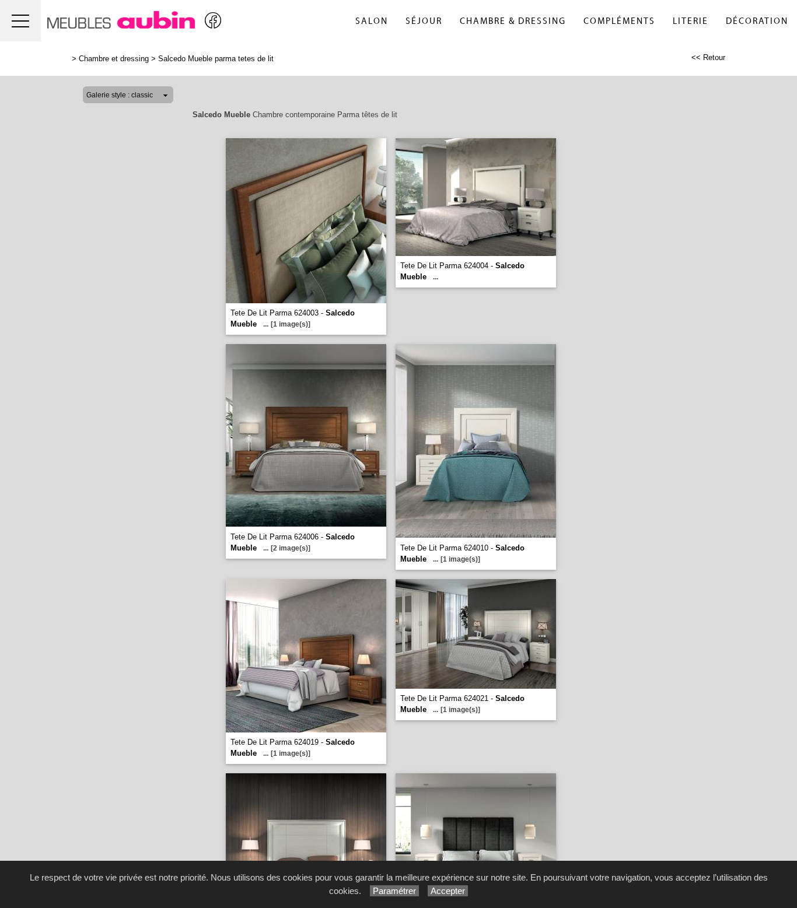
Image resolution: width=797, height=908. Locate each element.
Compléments (619, 21)
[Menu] (20, 20)
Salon (371, 21)
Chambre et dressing (114, 58)
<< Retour (708, 57)
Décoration (757, 21)
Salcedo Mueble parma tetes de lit (216, 58)
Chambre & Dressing (513, 21)
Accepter (447, 891)
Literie (690, 21)
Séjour (424, 21)
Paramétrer (394, 891)
